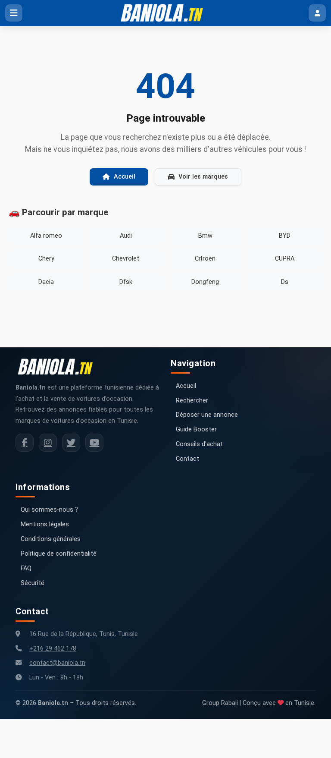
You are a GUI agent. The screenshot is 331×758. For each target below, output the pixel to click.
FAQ (26, 568)
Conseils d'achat (199, 444)
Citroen (205, 258)
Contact (187, 458)
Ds (284, 282)
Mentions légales (45, 524)
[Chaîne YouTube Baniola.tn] (94, 443)
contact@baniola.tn (57, 663)
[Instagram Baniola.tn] (48, 443)
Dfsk (125, 282)
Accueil (124, 176)
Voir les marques (203, 176)
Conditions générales (51, 539)
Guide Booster (196, 429)
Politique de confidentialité (59, 553)
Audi (126, 235)
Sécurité (32, 583)
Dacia (46, 282)
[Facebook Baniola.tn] (25, 443)
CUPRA (284, 258)
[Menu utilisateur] (317, 13)
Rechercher (192, 400)
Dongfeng (205, 282)
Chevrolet (125, 258)
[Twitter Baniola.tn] (71, 443)
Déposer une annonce (207, 414)
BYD (284, 235)
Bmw (205, 235)
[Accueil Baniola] (165, 12)
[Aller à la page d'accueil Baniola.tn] (59, 366)
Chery (46, 258)
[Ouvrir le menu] (13, 13)
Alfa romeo (46, 235)
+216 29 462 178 (52, 648)
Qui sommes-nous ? (49, 509)
